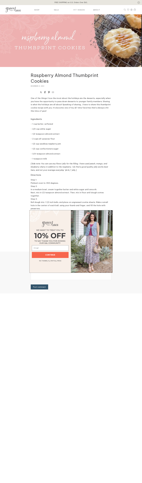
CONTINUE (50, 255)
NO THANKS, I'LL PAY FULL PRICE (50, 260)
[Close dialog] (110, 213)
